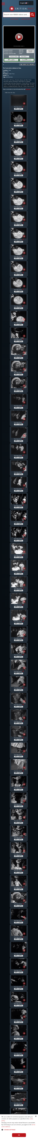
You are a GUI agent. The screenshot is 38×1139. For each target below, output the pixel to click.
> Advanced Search (25, 19)
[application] (19, 37)
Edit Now (28, 89)
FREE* (20, 53)
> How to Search (14, 19)
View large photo (18, 106)
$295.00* (21, 50)
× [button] (35, 1116)
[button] (19, 37)
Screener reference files (10, 53)
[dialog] (19, 1126)
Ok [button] (19, 1135)
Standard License (8, 50)
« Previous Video (14, 56)
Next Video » (24, 56)
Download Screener (26, 60)
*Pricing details (30, 51)
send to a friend (28, 64)
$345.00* (21, 52)
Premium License (8, 52)
